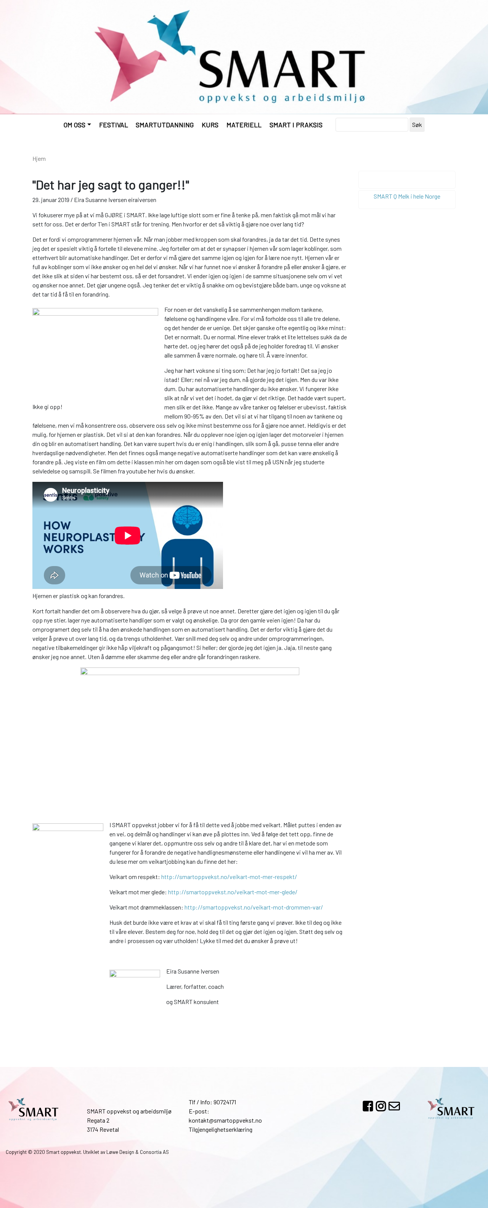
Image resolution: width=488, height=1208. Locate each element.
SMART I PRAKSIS (296, 124)
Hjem (39, 158)
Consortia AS (154, 1152)
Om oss (74, 124)
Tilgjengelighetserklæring (220, 1129)
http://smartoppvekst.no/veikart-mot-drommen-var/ (254, 907)
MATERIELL (244, 124)
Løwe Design (120, 1152)
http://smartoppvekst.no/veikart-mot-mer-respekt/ (229, 876)
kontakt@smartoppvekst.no (225, 1120)
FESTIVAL (113, 124)
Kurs (210, 124)
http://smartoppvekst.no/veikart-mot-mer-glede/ (232, 891)
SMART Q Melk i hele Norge (407, 196)
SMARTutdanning (165, 124)
